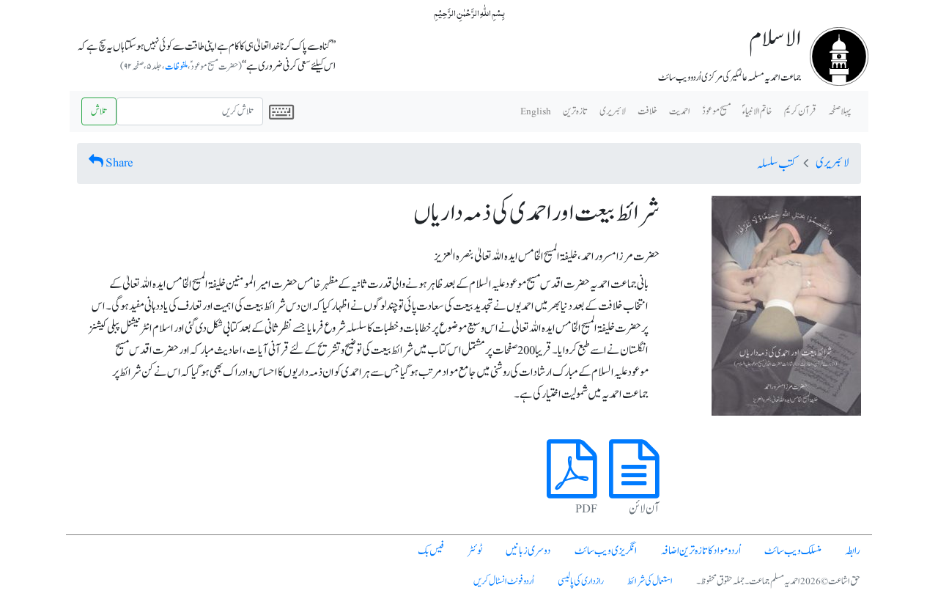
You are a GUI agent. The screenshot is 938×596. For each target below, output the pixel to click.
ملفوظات (176, 67)
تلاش (99, 111)
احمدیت (679, 111)
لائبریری (612, 111)
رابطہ (852, 551)
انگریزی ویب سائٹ (606, 551)
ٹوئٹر (475, 551)
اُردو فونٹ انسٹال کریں (503, 581)
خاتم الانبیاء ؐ (757, 111)
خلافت (647, 111)
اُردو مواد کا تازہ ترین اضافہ (700, 551)
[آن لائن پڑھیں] (634, 486)
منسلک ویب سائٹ (792, 551)
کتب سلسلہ (776, 164)
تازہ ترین (575, 111)
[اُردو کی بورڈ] (281, 111)
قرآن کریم (800, 111)
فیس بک (431, 551)
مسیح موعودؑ (716, 111)
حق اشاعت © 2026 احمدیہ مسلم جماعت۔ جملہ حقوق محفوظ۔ (778, 581)
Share (119, 162)
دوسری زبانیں (528, 551)
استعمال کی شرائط (650, 581)
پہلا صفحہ (839, 111)
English (535, 111)
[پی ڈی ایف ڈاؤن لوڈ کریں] (572, 486)
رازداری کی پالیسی (581, 581)
